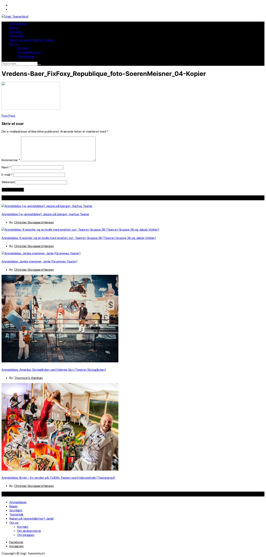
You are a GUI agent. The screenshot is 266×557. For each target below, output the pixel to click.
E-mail (7, 175)
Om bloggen (25, 56)
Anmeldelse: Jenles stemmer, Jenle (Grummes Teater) (39, 261)
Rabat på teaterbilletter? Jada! (31, 40)
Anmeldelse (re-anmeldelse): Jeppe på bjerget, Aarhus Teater (45, 214)
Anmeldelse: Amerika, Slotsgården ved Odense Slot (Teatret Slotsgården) (54, 370)
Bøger (13, 28)
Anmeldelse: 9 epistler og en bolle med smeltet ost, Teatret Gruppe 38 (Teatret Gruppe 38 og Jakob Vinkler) (79, 238)
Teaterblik (16, 36)
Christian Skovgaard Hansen (34, 222)
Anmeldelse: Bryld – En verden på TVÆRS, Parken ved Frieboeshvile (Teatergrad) (58, 478)
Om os (13, 44)
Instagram (16, 546)
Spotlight (15, 32)
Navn (6, 167)
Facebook (16, 542)
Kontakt (22, 48)
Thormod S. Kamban (28, 378)
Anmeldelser (18, 24)
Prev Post (8, 116)
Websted (8, 182)
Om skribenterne (29, 52)
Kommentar (11, 160)
